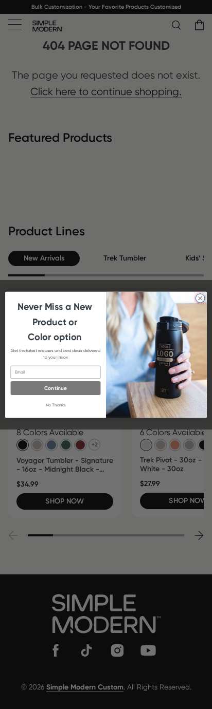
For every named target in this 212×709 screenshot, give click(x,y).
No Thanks (55, 404)
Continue (55, 388)
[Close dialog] (200, 298)
